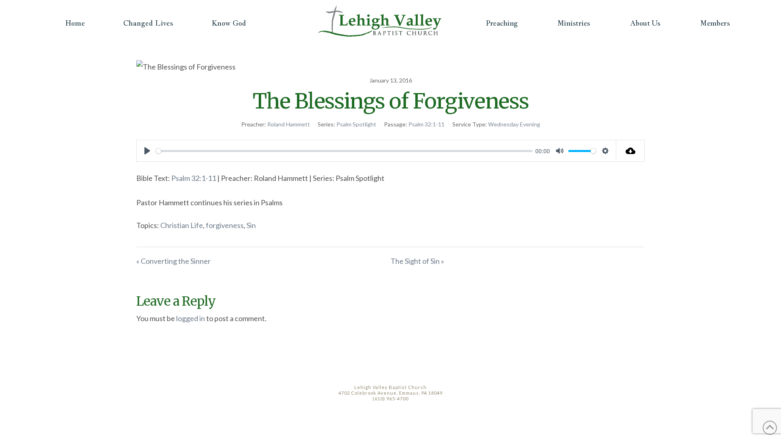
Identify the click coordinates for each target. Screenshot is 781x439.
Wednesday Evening (514, 124)
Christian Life (181, 225)
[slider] (344, 151)
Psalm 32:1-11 (426, 124)
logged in (190, 318)
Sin (251, 225)
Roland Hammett (288, 124)
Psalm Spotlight (356, 124)
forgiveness (225, 225)
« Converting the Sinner (173, 260)
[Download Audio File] (630, 151)
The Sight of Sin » (417, 260)
